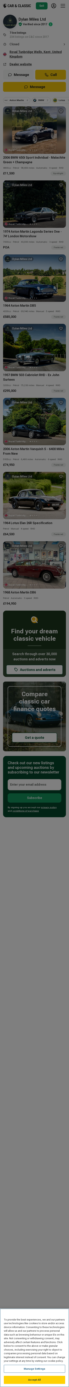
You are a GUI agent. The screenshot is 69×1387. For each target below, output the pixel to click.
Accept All (34, 1379)
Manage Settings (34, 1368)
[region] (34, 1348)
